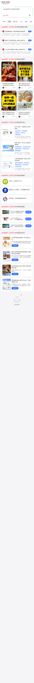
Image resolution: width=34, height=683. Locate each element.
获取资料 (28, 212)
